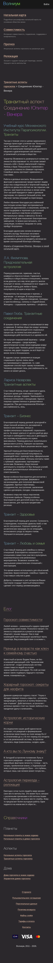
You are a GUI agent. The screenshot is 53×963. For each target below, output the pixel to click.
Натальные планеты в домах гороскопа (22, 839)
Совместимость (14, 29)
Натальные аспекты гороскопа (18, 855)
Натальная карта (15, 15)
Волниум (11, 4)
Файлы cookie (26, 916)
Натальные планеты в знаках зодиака (21, 835)
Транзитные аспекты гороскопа (18, 859)
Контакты (26, 927)
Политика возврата (26, 910)
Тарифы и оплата (26, 921)
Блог (8, 609)
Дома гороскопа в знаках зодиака (19, 875)
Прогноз (9, 44)
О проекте (26, 892)
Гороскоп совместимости (23, 620)
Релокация (11, 56)
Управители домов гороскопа (17, 879)
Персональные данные (26, 904)
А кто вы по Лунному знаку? (25, 751)
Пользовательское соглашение (26, 898)
